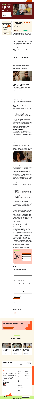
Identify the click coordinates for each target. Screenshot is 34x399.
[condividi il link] (8, 33)
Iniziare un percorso (26, 253)
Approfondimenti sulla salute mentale (20, 387)
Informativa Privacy (27, 376)
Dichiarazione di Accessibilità (27, 378)
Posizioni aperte (20, 391)
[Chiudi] (33, 396)
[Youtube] (7, 380)
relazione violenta (22, 228)
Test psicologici (20, 381)
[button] (7, 1)
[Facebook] (3, 33)
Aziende (16, 1)
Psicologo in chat (20, 374)
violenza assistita (16, 142)
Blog (2, 4)
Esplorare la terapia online (26, 255)
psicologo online (17, 244)
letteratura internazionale (20, 34)
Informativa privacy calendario (27, 372)
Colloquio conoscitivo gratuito (20, 373)
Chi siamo (19, 371)
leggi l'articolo (5, 353)
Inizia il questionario (29, 1)
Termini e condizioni (27, 375)
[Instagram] (4, 380)
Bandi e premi (19, 390)
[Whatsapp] (7, 33)
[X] (4, 33)
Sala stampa (19, 389)
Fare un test (26, 257)
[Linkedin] (5, 33)
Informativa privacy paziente (27, 373)
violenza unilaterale (16, 87)
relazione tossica (25, 87)
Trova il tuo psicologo (25, 396)
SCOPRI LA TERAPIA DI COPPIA (8, 327)
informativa (6, 27)
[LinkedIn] (6, 380)
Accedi (24, 1)
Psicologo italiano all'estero (20, 385)
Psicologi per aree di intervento (20, 376)
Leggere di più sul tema (26, 259)
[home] (3, 1)
